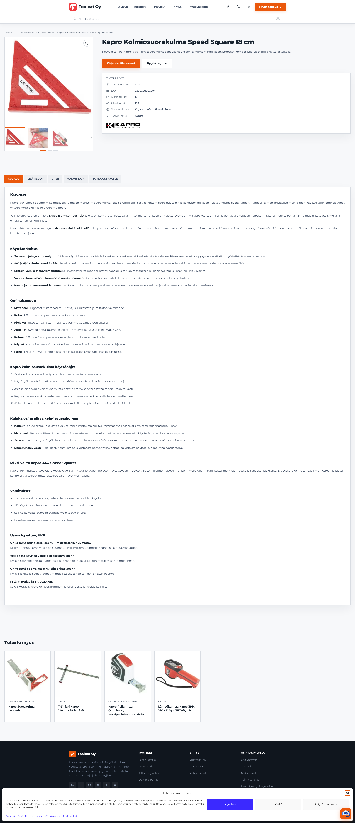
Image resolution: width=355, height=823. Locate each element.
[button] (347, 793)
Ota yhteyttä (249, 759)
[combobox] (175, 18)
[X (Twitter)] (106, 785)
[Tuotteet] (238, 7)
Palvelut (159, 6)
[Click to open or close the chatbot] (345, 813)
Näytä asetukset (326, 804)
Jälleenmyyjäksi (148, 773)
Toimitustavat (250, 779)
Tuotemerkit (146, 766)
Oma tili (246, 766)
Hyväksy (230, 804)
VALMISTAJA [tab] (76, 178)
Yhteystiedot (199, 6)
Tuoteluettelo (147, 759)
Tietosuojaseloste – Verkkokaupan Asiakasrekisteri (52, 816)
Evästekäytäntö (14, 816)
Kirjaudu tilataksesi (121, 63)
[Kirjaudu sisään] (228, 7)
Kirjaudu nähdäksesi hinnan (154, 109)
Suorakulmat (46, 32)
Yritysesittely (198, 759)
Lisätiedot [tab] (35, 178)
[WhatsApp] (72, 785)
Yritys (178, 6)
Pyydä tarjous (268, 6)
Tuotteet (139, 6)
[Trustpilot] (115, 785)
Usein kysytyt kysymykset (258, 786)
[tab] (43, 150)
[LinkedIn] (98, 785)
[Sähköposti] (81, 785)
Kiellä (278, 804)
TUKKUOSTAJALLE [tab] (105, 178)
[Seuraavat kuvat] (91, 138)
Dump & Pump (148, 779)
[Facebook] (89, 785)
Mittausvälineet (25, 32)
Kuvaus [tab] (13, 178)
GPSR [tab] (55, 178)
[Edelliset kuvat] (6, 138)
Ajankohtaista (198, 766)
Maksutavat (248, 773)
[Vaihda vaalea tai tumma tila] (249, 7)
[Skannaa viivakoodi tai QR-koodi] (277, 18)
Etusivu (122, 6)
